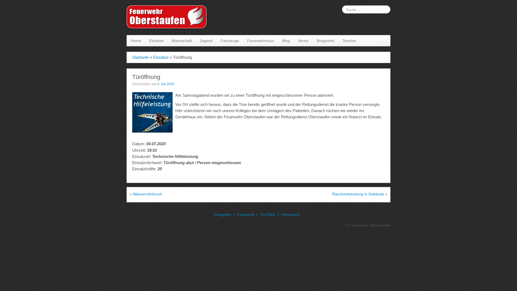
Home (136, 41)
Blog (286, 41)
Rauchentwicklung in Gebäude (358, 194)
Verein (303, 41)
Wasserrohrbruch (147, 194)
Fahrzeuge (230, 41)
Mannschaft (182, 41)
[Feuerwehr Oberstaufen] (167, 17)
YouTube (267, 214)
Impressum (290, 214)
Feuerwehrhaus (260, 41)
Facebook (245, 214)
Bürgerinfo (325, 41)
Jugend (206, 41)
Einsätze (156, 41)
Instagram (222, 214)
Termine (349, 41)
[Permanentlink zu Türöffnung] (152, 112)
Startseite (140, 57)
